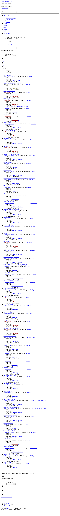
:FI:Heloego (8, 337)
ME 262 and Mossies (8, 304)
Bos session (6, 241)
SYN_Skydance (9, 76)
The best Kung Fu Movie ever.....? (11, 430)
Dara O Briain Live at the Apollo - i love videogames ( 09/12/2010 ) (19, 178)
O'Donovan (7, 187)
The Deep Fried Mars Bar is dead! (11, 280)
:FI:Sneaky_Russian (9, 124)
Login (5, 31)
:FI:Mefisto (7, 84)
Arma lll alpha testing (8, 446)
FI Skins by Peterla (8, 162)
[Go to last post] (20, 80)
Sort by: (14, 473)
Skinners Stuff (29, 163)
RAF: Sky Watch (7, 462)
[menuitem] (11, 18)
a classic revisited (7, 122)
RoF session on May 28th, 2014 (11, 328)
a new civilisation (8, 344)
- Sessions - (31, 76)
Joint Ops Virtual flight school (10, 415)
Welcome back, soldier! (9, 185)
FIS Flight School (31, 337)
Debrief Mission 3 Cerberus (10, 383)
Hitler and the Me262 (8, 249)
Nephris (7, 424)
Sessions (28, 92)
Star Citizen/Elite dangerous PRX (11, 257)
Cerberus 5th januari (8, 367)
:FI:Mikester (8, 242)
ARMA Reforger (7, 75)
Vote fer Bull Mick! (8, 296)
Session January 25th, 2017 (10, 130)
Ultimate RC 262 (7, 233)
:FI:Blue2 (7, 108)
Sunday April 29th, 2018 (9, 91)
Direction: (25, 473)
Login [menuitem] (5, 27)
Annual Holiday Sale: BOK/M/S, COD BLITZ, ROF (16, 106)
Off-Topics (33, 124)
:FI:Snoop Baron (9, 179)
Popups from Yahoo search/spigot (11, 407)
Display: (4, 473)
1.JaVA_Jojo (8, 361)
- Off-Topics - (29, 84)
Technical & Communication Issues (39, 400)
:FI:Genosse (8, 92)
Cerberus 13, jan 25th (8, 359)
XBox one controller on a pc (10, 312)
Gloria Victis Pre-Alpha (9, 201)
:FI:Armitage (8, 305)
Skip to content (4, 8)
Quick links (6, 15)
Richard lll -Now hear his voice (11, 454)
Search (5, 29)
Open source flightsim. (9, 138)
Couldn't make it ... (8, 114)
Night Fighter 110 (8, 391)
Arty (6, 509)
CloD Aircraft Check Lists (10, 336)
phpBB (8, 508)
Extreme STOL (7, 351)
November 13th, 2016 (9, 146)
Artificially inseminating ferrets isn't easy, (13, 209)
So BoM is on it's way (9, 225)
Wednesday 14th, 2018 (9, 99)
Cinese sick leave (7, 217)
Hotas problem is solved (9, 399)
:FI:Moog (7, 353)
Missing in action (7, 320)
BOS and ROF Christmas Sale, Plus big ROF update (16, 265)
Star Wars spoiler (7, 170)
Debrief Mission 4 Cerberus (10, 375)
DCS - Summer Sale (8, 423)
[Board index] (6, 1)
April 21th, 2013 (7, 438)
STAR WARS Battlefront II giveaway (12, 83)
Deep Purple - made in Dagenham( (12, 154)
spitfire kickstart (7, 272)
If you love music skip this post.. (11, 288)
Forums (5, 23)
